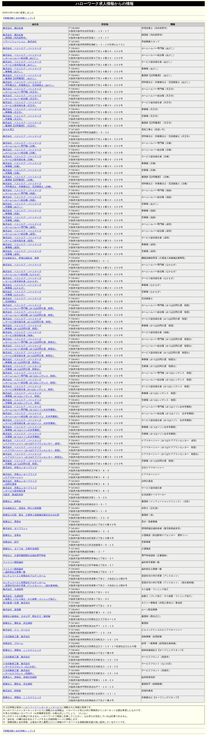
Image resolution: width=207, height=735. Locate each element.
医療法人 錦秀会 (12, 501)
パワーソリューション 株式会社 (20, 41)
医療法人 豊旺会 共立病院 (17, 623)
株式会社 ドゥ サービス (16, 630)
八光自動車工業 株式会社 (16, 636)
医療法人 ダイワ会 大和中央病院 (21, 549)
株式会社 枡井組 (12, 691)
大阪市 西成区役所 (13, 494)
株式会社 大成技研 (13, 589)
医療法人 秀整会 (12, 521)
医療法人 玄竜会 (12, 535)
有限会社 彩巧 (11, 542)
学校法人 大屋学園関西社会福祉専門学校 (24, 555)
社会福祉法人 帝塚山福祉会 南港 (21, 258)
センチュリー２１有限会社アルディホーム (24, 576)
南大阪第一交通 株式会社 (16, 603)
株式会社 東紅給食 (13, 28)
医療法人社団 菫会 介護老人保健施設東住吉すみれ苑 (31, 515)
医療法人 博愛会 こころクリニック (22, 650)
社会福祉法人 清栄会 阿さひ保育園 (22, 508)
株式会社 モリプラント (15, 528)
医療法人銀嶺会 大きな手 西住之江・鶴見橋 (26, 616)
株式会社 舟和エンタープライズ (20, 467)
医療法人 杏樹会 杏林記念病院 (20, 677)
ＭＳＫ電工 (8, 129)
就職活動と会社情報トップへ (19, 18)
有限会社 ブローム (13, 643)
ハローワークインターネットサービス (42, 707)
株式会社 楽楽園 (12, 609)
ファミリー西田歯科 (13, 562)
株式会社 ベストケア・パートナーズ (22, 48)
